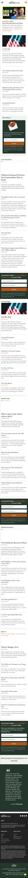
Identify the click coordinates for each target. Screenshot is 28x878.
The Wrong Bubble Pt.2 (9, 599)
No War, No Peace (7, 368)
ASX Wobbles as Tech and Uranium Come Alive (13, 563)
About (2, 835)
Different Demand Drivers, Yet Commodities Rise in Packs (13, 89)
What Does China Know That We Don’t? (13, 679)
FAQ (2, 837)
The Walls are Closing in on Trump (13, 664)
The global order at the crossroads (13, 197)
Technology (5, 301)
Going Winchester (8, 103)
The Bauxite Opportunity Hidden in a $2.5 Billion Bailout (13, 249)
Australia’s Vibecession (9, 691)
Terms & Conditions (12, 146)
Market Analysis (7, 527)
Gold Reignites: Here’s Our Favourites (10, 581)
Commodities (6, 159)
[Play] (14, 12)
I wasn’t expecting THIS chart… (12, 615)
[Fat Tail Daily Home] (14, 2)
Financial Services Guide (5, 840)
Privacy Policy (7, 149)
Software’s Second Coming (10, 351)
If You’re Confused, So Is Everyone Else (13, 706)
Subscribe (2, 834)
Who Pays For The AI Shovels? (11, 468)
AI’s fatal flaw (6, 233)
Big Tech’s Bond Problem (10, 452)
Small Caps (5, 398)
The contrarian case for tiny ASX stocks (12, 434)
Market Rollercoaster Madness (12, 483)
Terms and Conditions (5, 839)
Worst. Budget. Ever (9, 647)
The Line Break (6, 383)
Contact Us (16, 834)
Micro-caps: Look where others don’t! (11, 415)
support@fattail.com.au (18, 836)
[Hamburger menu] (2, 2)
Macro (3, 631)
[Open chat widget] (25, 874)
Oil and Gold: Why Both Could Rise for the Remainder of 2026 (13, 217)
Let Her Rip (6, 49)
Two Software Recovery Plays (12, 23)
